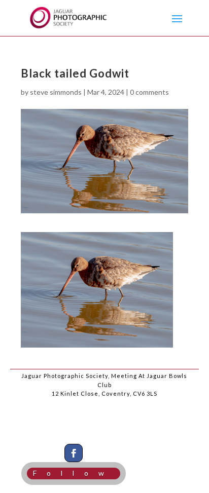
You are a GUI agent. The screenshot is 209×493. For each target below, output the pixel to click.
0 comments (149, 92)
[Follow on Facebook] (73, 453)
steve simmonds (56, 92)
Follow (73, 473)
